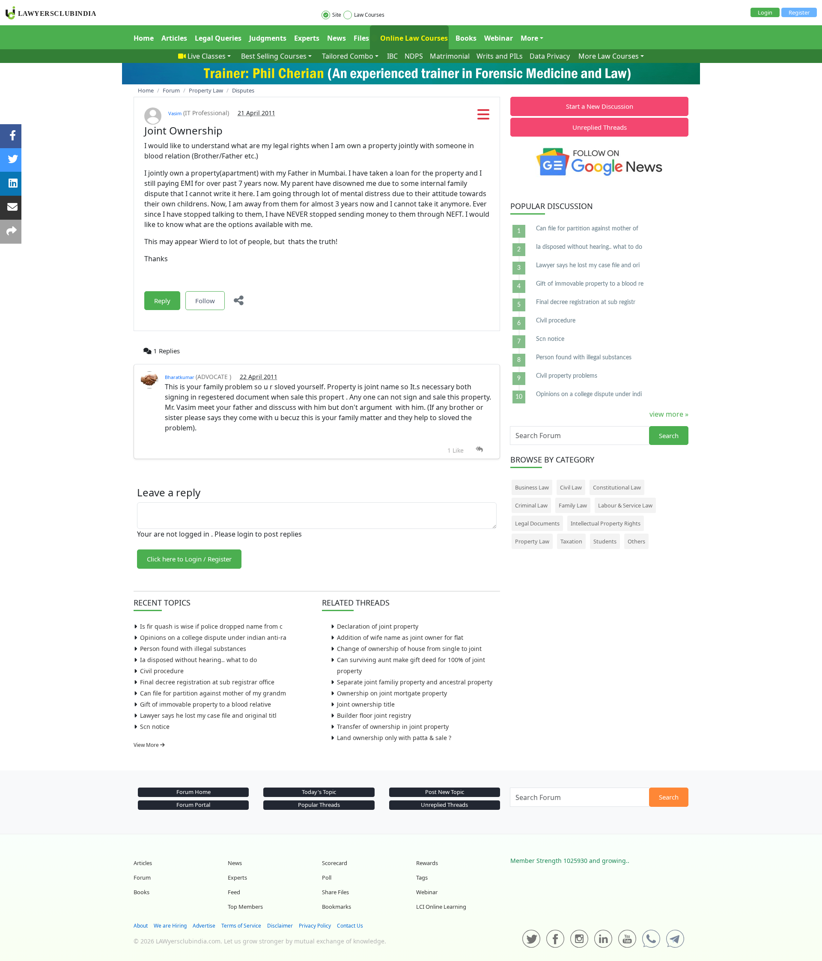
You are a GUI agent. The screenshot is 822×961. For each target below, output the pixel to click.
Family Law (573, 505)
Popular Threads (319, 805)
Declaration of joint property (377, 626)
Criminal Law (531, 505)
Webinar (498, 38)
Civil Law (571, 487)
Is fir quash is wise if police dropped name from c (211, 626)
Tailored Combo (347, 56)
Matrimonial (450, 56)
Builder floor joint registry (374, 715)
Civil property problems (566, 376)
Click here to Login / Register (189, 559)
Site (336, 14)
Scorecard (334, 863)
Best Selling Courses (274, 56)
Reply (162, 300)
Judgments (267, 38)
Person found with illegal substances (193, 649)
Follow (205, 300)
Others (636, 541)
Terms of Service (241, 925)
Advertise (204, 925)
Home (144, 38)
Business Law (532, 487)
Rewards (427, 863)
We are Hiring (170, 925)
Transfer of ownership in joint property (393, 726)
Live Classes (207, 56)
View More (147, 745)
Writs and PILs (500, 56)
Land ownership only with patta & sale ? (394, 738)
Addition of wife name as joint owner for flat (400, 637)
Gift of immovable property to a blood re (589, 284)
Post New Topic (444, 792)
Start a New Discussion (599, 106)
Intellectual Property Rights (605, 523)
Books (466, 38)
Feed (234, 892)
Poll (326, 877)
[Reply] (479, 449)
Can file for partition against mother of (587, 229)
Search (669, 435)
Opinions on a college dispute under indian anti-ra (213, 637)
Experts (306, 38)
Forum (142, 877)
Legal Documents (537, 523)
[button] (483, 117)
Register (799, 12)
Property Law (532, 541)
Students (604, 541)
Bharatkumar (180, 377)
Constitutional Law (617, 487)
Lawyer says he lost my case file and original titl (208, 715)
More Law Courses (608, 56)
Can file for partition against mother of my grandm (213, 693)
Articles (174, 38)
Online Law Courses (413, 38)
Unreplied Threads (599, 127)
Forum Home (193, 792)
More (529, 38)
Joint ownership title (366, 704)
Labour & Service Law (625, 505)
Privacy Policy (315, 925)
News (336, 38)
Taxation (571, 541)
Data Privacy (550, 56)
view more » (668, 414)
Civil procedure (162, 671)
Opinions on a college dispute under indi (589, 394)
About (141, 925)
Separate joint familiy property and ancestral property (414, 682)
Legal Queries (218, 38)
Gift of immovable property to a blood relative (205, 704)
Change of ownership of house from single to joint (409, 649)
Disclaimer (280, 925)
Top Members (245, 906)
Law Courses (369, 14)
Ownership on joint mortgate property (392, 693)
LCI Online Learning (441, 906)
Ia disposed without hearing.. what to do (198, 660)
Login (765, 12)
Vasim (175, 113)
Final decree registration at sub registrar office (207, 682)
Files (361, 38)
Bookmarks (336, 906)
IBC (392, 56)
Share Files (335, 892)
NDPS (414, 56)
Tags (422, 877)
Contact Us (350, 925)
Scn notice (155, 726)
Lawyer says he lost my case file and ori (588, 266)
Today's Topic (319, 792)
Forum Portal (193, 805)
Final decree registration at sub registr (585, 302)
